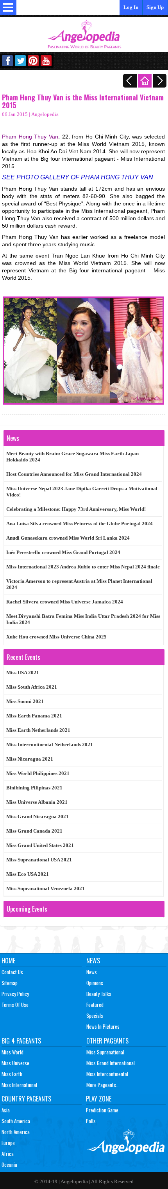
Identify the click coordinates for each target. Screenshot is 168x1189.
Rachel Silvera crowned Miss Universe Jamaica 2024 (64, 602)
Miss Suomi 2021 (25, 701)
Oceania (9, 1164)
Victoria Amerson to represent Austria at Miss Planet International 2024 (79, 584)
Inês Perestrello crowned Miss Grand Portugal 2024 (63, 552)
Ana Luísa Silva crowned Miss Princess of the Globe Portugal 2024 (79, 523)
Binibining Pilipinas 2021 (34, 788)
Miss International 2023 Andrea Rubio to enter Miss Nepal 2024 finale (83, 567)
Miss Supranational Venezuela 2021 (45, 888)
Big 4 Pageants (21, 1040)
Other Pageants (107, 1040)
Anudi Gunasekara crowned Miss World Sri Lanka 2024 (68, 538)
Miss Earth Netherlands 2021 (38, 730)
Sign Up (155, 7)
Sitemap (10, 983)
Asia (6, 1110)
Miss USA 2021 (22, 672)
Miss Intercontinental (107, 1074)
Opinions (94, 983)
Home (8, 960)
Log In (130, 7)
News (93, 960)
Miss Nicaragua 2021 (29, 759)
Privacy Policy (15, 994)
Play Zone (98, 1098)
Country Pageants (26, 1098)
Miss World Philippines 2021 (38, 773)
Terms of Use (15, 1004)
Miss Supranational (105, 1052)
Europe (8, 1143)
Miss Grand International (110, 1063)
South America (16, 1121)
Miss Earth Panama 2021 (34, 716)
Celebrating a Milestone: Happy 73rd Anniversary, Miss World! (76, 509)
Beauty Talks (98, 994)
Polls (91, 1121)
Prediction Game (102, 1110)
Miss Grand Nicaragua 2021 (37, 816)
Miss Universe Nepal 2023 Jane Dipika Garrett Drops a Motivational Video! (81, 492)
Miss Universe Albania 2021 (37, 802)
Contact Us (12, 972)
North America (16, 1132)
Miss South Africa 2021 (31, 687)
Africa (8, 1153)
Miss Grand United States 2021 (40, 845)
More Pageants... (103, 1085)
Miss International (19, 1085)
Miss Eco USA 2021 (27, 874)
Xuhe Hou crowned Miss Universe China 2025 (56, 637)
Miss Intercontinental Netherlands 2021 (49, 744)
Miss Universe (15, 1063)
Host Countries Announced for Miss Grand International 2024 (74, 474)
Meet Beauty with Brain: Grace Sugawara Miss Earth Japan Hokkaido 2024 (72, 457)
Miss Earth (12, 1074)
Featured (95, 1004)
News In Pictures (103, 1026)
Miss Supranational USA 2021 (39, 860)
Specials (94, 1015)
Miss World (12, 1052)
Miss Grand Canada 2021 (34, 831)
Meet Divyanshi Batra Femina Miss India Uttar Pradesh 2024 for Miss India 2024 (83, 619)
